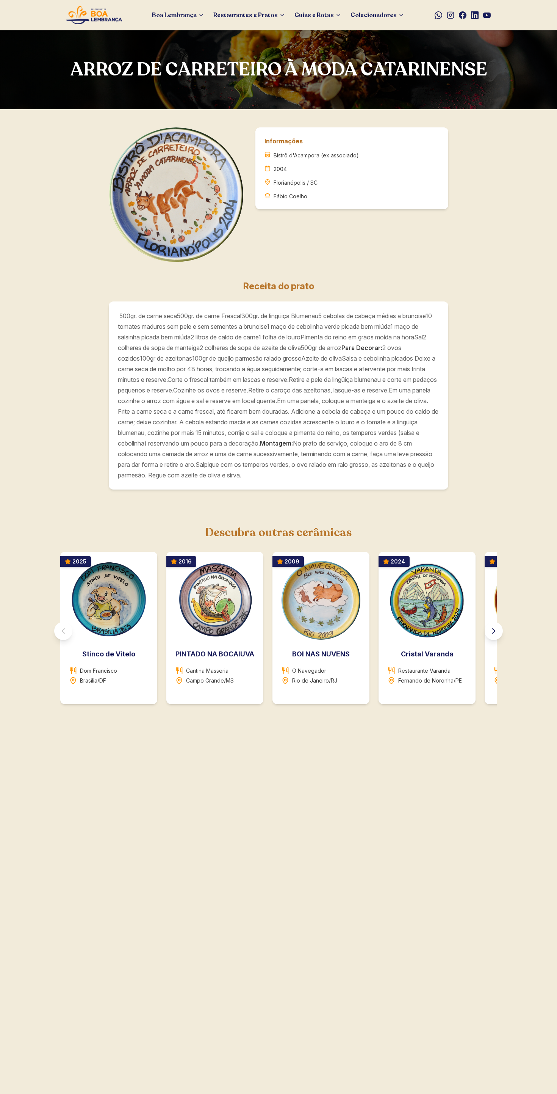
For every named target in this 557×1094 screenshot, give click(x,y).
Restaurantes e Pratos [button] (245, 15)
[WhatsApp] (438, 15)
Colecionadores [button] (373, 15)
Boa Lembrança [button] (174, 15)
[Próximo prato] (494, 631)
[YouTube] (487, 15)
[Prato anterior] (63, 631)
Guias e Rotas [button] (314, 15)
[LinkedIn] (475, 15)
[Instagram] (450, 15)
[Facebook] (462, 15)
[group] (278, 631)
